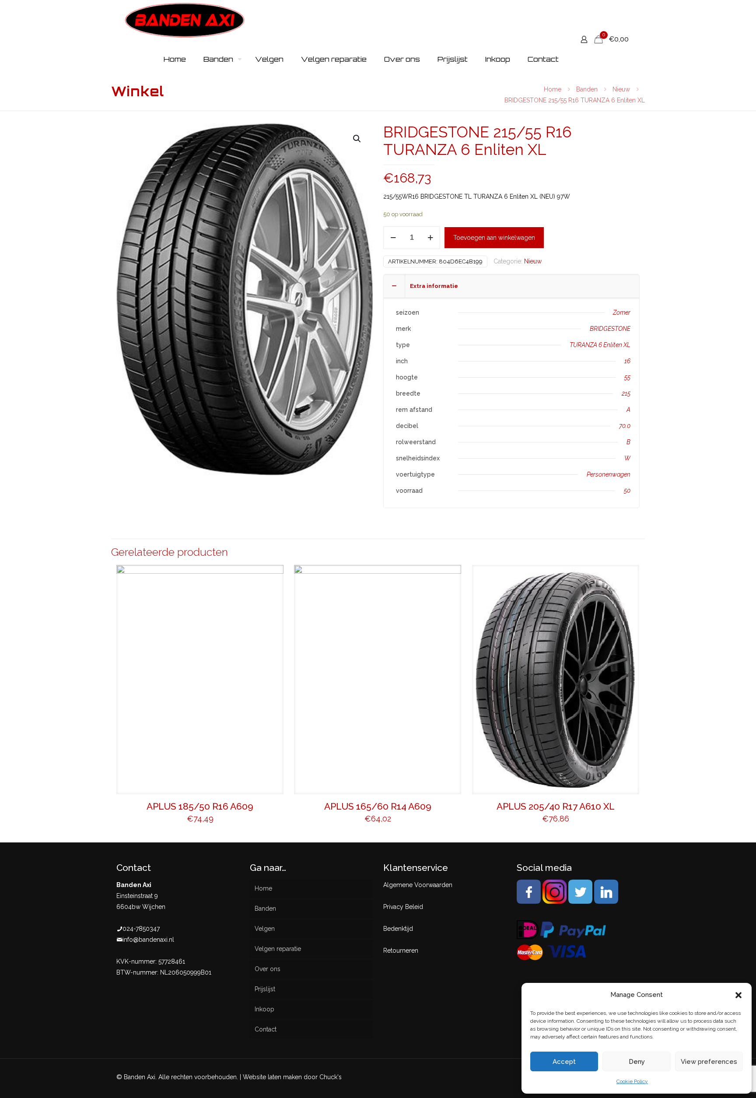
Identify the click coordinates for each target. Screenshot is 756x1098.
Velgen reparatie (278, 948)
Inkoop (264, 1009)
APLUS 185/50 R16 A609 (200, 806)
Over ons (267, 968)
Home (552, 89)
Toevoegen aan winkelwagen (494, 237)
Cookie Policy (632, 1081)
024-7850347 (141, 928)
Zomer (621, 312)
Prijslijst (265, 989)
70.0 (624, 425)
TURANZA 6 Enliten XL (600, 344)
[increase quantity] (430, 237)
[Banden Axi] (185, 19)
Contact (265, 1029)
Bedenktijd (398, 928)
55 (627, 377)
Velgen (265, 928)
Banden (587, 89)
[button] (738, 995)
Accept (564, 1062)
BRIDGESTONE (610, 328)
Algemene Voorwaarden (417, 884)
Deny (637, 1062)
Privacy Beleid (403, 906)
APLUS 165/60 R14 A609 (377, 806)
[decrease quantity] (393, 237)
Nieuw (621, 89)
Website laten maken (272, 1076)
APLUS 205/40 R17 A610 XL (556, 806)
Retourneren (400, 950)
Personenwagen (608, 474)
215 (626, 393)
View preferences (709, 1062)
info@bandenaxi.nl (148, 939)
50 (627, 490)
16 (627, 361)
